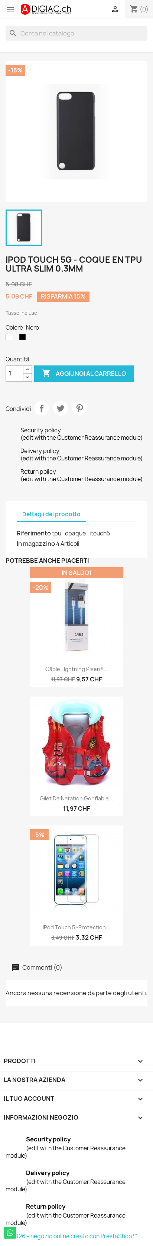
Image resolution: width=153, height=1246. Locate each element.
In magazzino (36, 543)
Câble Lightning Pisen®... (76, 669)
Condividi (41, 408)
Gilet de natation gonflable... (76, 798)
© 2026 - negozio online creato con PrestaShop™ (71, 1236)
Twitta (60, 408)
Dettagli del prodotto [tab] (51, 514)
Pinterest (79, 408)
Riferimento (34, 533)
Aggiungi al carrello (84, 373)
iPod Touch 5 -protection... (76, 927)
